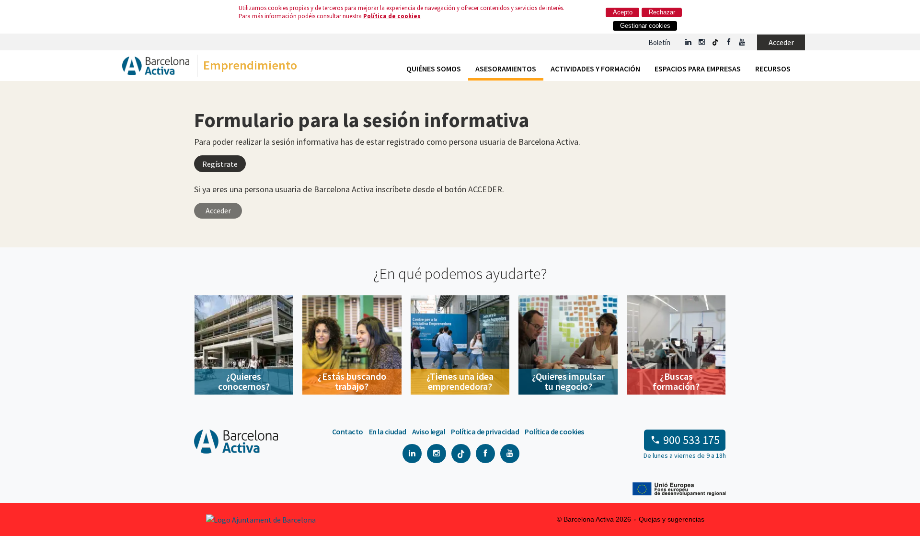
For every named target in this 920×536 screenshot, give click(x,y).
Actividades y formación (595, 68)
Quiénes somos (433, 68)
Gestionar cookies (645, 25)
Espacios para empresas (698, 68)
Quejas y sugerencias (671, 519)
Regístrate (220, 164)
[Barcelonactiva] (155, 68)
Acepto (622, 12)
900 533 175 (691, 439)
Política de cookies (392, 16)
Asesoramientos (505, 68)
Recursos (773, 68)
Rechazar (662, 12)
